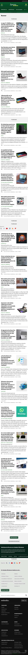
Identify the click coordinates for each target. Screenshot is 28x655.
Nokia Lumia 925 (17, 581)
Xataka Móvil (4, 609)
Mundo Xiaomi (4, 614)
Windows (3, 391)
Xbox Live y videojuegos (6, 442)
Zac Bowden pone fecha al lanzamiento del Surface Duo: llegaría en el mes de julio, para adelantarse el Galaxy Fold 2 (8, 51)
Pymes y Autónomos (18, 634)
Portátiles (3, 243)
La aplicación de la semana (7, 581)
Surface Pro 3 (4, 583)
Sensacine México (18, 644)
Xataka (2, 607)
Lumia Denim (4, 586)
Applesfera (3, 610)
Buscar (26, 595)
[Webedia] (25, 1)
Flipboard (16, 228)
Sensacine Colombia (18, 645)
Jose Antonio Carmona (9, 42)
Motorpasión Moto (18, 625)
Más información (15, 653)
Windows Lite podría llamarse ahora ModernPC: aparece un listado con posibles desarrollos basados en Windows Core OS (8, 385)
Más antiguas (14, 537)
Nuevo (26, 5)
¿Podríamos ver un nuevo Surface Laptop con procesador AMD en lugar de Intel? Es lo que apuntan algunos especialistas (8, 237)
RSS (13, 228)
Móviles (3, 32)
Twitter (1, 228)
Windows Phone (4, 576)
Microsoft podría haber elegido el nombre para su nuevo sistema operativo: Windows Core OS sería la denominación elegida (8, 200)
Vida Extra (16, 609)
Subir (23, 600)
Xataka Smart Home (5, 612)
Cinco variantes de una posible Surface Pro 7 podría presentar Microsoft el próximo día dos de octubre (8, 259)
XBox (2, 135)
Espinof (15, 617)
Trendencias (3, 632)
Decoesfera (3, 634)
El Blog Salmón (17, 632)
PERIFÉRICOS (11, 9)
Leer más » (9, 41)
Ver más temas (5, 590)
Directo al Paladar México (6, 647)
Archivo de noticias (14, 541)
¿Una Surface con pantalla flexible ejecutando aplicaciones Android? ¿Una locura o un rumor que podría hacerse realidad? (8, 360)
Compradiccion (4, 635)
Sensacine (16, 615)
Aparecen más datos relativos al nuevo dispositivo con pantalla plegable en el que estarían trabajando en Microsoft (8, 306)
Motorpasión (17, 623)
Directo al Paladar (5, 623)
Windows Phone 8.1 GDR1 (19, 583)
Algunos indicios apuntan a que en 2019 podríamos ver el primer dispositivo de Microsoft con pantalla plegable (8, 514)
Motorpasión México (18, 647)
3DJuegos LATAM (17, 642)
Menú (2, 5)
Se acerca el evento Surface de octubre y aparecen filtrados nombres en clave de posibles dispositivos (7, 177)
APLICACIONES (19, 9)
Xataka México (4, 642)
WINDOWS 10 (4, 9)
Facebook (4, 228)
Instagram (10, 228)
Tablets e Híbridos (5, 82)
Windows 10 (17, 586)
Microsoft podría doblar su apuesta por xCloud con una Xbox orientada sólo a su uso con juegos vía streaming (8, 282)
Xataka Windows (14, 4)
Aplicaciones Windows (6, 418)
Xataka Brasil (4, 644)
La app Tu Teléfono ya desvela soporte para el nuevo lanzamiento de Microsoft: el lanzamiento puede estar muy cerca (8, 27)
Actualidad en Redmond (7, 182)
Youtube (7, 228)
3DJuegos (16, 607)
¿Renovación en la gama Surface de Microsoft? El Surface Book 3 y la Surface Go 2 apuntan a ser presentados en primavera (8, 100)
